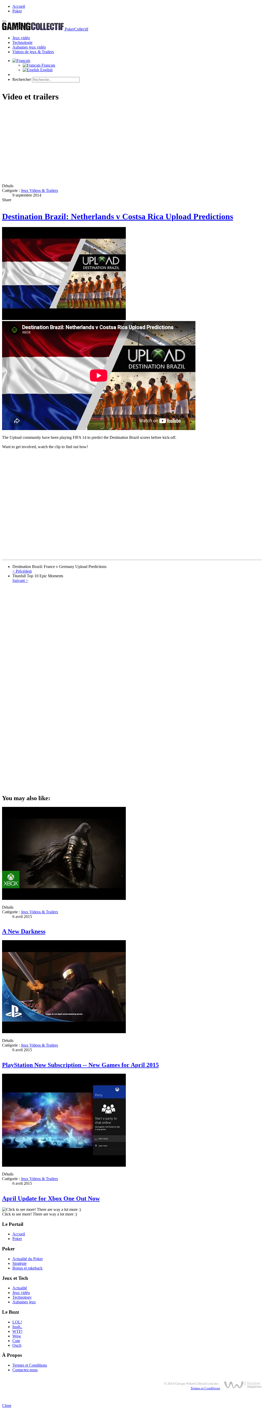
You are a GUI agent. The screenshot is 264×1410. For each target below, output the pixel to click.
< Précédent (22, 571)
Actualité (19, 1288)
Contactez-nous (25, 1370)
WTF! (17, 1331)
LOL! (17, 1322)
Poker (17, 11)
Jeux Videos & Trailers (39, 190)
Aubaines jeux (24, 1302)
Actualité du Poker (27, 1259)
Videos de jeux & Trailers (33, 52)
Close (6, 1405)
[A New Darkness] (64, 898)
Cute (16, 1340)
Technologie (22, 42)
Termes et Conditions (29, 1365)
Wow (16, 1336)
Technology (22, 1297)
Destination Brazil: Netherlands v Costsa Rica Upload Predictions (117, 216)
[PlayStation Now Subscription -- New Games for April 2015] (64, 1032)
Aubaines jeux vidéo (29, 47)
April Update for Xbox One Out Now (51, 1198)
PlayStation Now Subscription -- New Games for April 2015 (80, 1065)
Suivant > (20, 580)
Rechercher (21, 79)
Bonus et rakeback (27, 1268)
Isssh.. (17, 1327)
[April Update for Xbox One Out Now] (64, 1165)
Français (47, 65)
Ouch (16, 1345)
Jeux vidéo (21, 38)
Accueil (18, 6)
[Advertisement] (132, 143)
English (46, 70)
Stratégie (19, 1263)
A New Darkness (23, 931)
